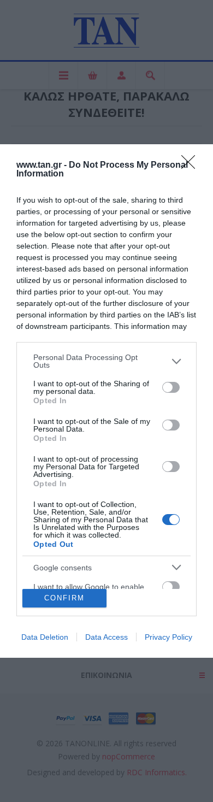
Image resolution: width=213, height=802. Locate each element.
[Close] (191, 165)
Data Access (106, 637)
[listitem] (106, 361)
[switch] (171, 387)
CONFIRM (64, 598)
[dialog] (106, 400)
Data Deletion (44, 637)
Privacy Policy (168, 637)
